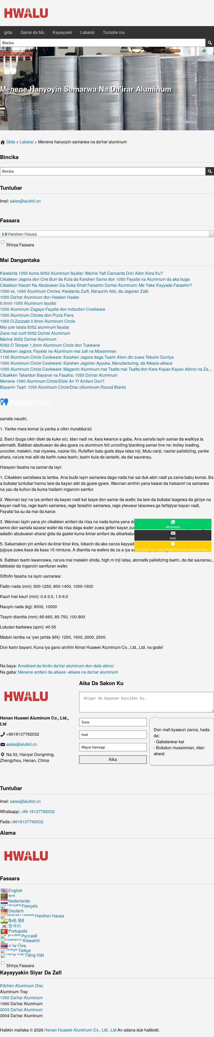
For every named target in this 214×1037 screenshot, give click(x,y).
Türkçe (24, 950)
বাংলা (11, 896)
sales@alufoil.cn (25, 201)
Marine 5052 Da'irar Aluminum (28, 339)
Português (17, 931)
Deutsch (16, 911)
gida (8, 32)
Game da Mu (32, 32)
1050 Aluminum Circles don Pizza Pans (37, 315)
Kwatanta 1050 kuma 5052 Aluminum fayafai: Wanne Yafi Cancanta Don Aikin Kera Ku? (81, 273)
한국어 (14, 926)
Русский (29, 936)
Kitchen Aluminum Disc (21, 986)
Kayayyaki (62, 32)
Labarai (87, 32)
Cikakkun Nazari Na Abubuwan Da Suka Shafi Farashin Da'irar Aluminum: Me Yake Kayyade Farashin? (96, 285)
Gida (10, 142)
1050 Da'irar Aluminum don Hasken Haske (39, 297)
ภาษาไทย (17, 945)
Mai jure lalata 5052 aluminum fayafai (34, 327)
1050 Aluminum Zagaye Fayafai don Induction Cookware (52, 309)
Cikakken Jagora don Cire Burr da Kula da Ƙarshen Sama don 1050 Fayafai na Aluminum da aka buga (95, 279)
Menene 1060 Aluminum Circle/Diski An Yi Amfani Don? (52, 381)
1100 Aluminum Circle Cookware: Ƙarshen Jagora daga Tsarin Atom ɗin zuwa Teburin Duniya (87, 357)
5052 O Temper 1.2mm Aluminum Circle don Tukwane (50, 345)
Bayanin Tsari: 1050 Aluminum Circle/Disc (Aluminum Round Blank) (63, 387)
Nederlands (19, 901)
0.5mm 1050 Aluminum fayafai (28, 303)
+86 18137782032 (38, 811)
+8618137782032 (26, 822)
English (15, 890)
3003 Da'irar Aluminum (21, 1009)
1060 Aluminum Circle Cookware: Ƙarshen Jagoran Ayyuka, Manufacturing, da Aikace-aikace (86, 363)
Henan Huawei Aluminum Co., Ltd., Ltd (80, 1030)
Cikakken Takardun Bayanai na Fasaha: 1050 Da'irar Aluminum (58, 375)
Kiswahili (31, 940)
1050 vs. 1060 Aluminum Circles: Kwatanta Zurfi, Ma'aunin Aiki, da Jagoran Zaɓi (74, 291)
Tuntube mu (114, 32)
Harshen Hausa (49, 916)
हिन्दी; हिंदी (16, 921)
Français (30, 906)
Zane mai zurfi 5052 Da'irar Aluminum (35, 333)
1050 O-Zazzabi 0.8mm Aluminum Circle (37, 321)
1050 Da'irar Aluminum (21, 998)
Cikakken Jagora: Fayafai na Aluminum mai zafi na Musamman (58, 351)
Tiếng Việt (34, 955)
